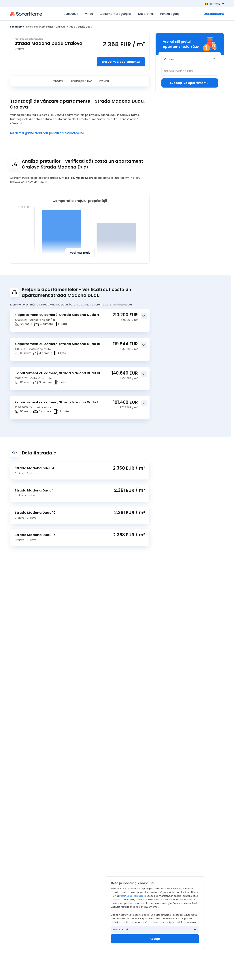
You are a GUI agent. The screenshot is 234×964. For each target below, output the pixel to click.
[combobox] (187, 59)
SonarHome (17, 26)
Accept (155, 939)
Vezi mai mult (80, 253)
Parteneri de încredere (131, 895)
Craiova (60, 26)
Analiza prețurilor (81, 81)
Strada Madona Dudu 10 (35, 512)
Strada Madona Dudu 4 (34, 468)
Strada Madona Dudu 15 (35, 535)
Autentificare (214, 14)
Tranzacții (57, 81)
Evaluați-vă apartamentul (120, 62)
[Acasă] (26, 14)
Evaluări (104, 81)
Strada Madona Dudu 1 (34, 490)
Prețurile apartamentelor (39, 26)
